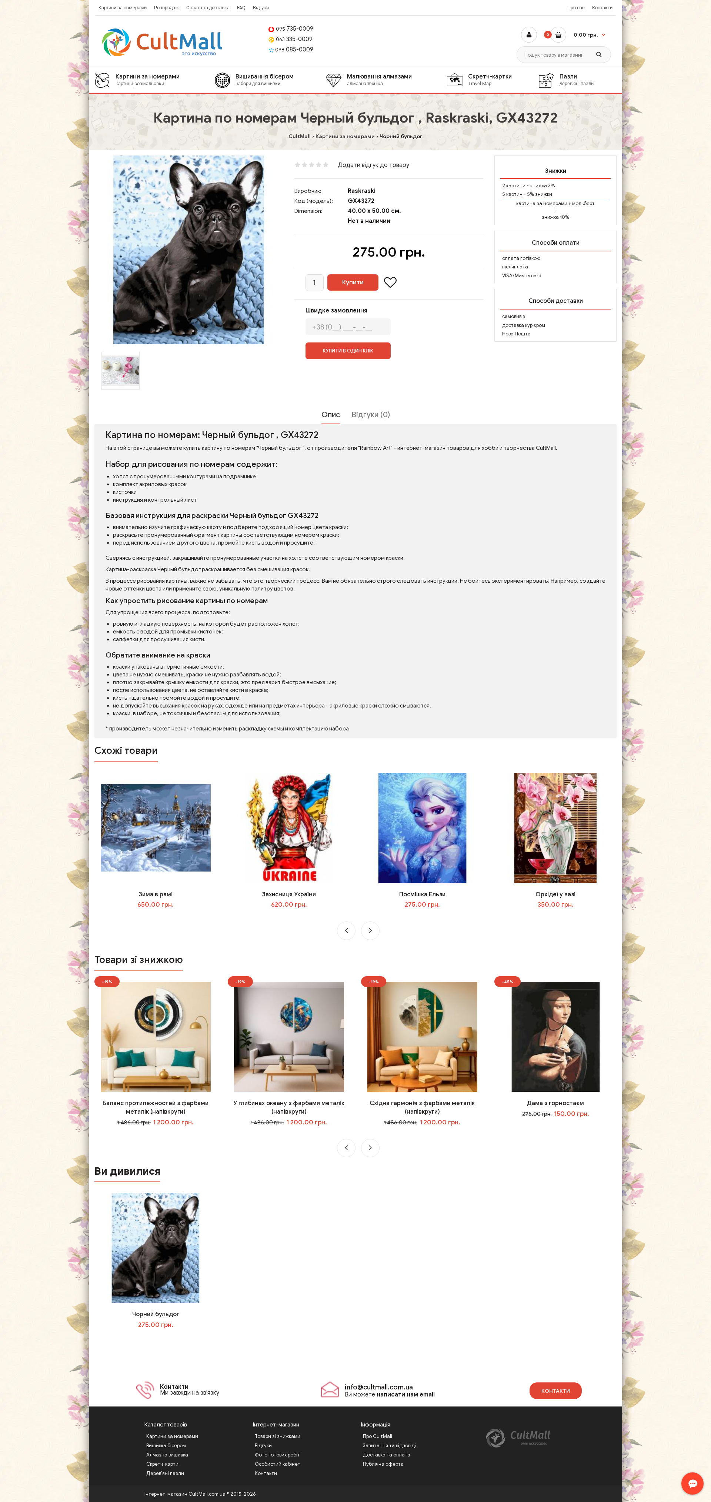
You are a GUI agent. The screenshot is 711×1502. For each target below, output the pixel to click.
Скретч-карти (162, 1464)
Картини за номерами (123, 7)
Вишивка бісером (166, 1445)
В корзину (161, 1340)
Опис (330, 414)
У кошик (161, 920)
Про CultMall (377, 1436)
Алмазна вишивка (167, 1455)
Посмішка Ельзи (422, 894)
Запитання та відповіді (389, 1445)
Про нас (576, 7)
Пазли (577, 79)
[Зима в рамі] (156, 827)
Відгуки (261, 7)
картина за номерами (541, 203)
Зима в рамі (156, 894)
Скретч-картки (490, 79)
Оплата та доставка (208, 7)
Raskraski (361, 191)
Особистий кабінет (277, 1464)
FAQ (241, 7)
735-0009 (294, 29)
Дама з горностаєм (555, 1103)
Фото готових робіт (277, 1455)
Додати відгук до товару (373, 165)
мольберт (583, 203)
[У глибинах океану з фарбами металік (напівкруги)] (289, 1036)
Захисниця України (289, 894)
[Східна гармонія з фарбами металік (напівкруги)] (422, 1036)
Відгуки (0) (370, 414)
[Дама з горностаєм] (556, 1036)
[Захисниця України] (289, 827)
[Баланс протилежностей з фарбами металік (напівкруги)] (156, 1036)
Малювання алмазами (379, 79)
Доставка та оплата (386, 1455)
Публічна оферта (383, 1464)
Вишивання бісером (265, 79)
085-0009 (294, 49)
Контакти (602, 7)
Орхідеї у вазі (555, 894)
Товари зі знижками (277, 1436)
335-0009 (294, 39)
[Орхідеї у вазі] (556, 827)
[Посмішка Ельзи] (422, 827)
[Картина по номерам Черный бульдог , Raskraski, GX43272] (188, 249)
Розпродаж (166, 7)
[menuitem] (154, 80)
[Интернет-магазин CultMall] (162, 42)
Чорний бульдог (155, 1314)
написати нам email (406, 1394)
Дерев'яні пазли (165, 1473)
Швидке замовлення (336, 310)
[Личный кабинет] (529, 35)
